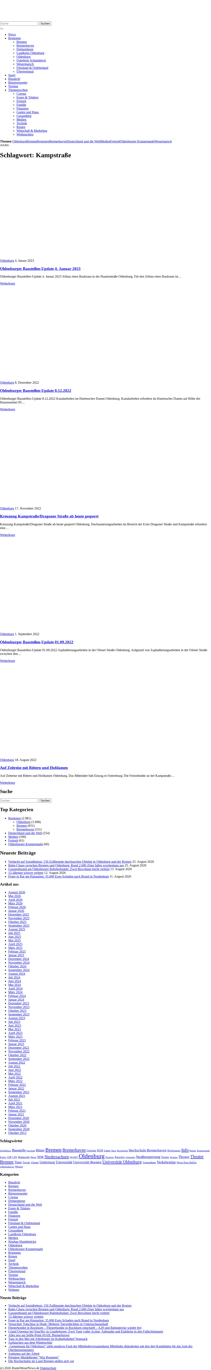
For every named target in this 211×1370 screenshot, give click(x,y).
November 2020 (18, 1121)
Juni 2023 (14, 1025)
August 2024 (16, 973)
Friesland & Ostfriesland (32, 67)
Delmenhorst (24, 49)
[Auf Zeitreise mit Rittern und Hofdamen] (63, 756)
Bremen (21, 42)
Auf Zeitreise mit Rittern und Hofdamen (34, 767)
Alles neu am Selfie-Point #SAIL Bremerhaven (38, 1335)
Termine (174, 1157)
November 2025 (18, 918)
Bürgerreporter (17, 82)
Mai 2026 (14, 896)
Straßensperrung (148, 1157)
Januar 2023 (16, 1044)
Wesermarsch (25, 64)
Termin (165, 1157)
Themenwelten (18, 90)
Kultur (3, 1157)
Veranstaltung (149, 1162)
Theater (184, 1157)
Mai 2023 (14, 1029)
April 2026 (15, 899)
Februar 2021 (17, 1110)
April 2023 (15, 1033)
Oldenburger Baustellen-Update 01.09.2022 (36, 642)
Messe (33, 1157)
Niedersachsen (57, 1156)
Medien (21, 119)
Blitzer (40, 1150)
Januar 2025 (16, 955)
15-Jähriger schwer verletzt (25, 872)
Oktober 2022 (17, 1055)
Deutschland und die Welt (83, 141)
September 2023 (18, 1014)
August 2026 (16, 892)
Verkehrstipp (166, 1162)
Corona (21, 93)
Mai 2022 (14, 1073)
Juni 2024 (14, 981)
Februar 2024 (17, 996)
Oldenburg (23, 56)
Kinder (193, 1150)
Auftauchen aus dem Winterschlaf (30, 1342)
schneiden (130, 1157)
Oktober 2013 (17, 1133)
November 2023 (18, 1007)
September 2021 (18, 1092)
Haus (113, 1150)
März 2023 (15, 1036)
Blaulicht (14, 79)
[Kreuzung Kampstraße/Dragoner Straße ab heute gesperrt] (63, 504)
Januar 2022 (16, 1088)
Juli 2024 (14, 977)
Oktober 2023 (17, 1010)
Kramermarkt (203, 1150)
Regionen (14, 38)
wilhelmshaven (7, 1167)
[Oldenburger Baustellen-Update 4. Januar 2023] (63, 257)
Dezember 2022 (18, 1047)
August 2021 (16, 1096)
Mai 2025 (14, 940)
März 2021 (15, 1107)
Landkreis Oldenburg (30, 53)
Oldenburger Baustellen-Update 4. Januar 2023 (40, 268)
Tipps (18, 1162)
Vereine (13, 86)
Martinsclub (24, 1157)
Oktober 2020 (17, 1125)
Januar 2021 (16, 1114)
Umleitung (47, 1162)
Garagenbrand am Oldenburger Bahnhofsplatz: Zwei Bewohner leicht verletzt (58, 869)
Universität (64, 1162)
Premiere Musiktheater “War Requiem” (33, 1357)
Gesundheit (23, 116)
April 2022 (15, 1077)
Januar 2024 (16, 999)
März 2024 (15, 992)
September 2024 (18, 970)
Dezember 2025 (18, 914)
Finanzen (22, 108)
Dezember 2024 (18, 959)
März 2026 (15, 903)
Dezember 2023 (18, 1003)
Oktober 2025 (17, 922)
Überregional (25, 71)
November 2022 (18, 1051)
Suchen (45, 23)
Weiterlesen (7, 283)
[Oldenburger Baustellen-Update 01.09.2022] (63, 630)
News (12, 34)
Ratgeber (120, 1157)
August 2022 (16, 1062)
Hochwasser (174, 1150)
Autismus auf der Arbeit (23, 1353)
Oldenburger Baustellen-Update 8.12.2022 (35, 390)
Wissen (19, 1166)
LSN (14, 1157)
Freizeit (21, 101)
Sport (11, 75)
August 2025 (16, 929)
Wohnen (13, 1289)
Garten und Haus (27, 112)
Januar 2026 (16, 911)
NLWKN (74, 1157)
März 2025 (15, 948)
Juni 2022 (14, 1070)
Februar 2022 (17, 1084)
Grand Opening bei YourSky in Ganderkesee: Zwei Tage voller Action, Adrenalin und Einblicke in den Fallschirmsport (85, 1331)
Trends (26, 1162)
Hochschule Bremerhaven (147, 1150)
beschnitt (31, 1150)
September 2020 (18, 1129)
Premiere (110, 1157)
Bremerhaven (25, 45)
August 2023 (16, 1018)
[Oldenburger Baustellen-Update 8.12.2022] (63, 379)
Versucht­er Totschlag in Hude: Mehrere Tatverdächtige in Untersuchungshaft (58, 1324)
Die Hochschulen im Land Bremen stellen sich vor (41, 1361)
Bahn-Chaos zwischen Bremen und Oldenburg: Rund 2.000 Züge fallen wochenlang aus (66, 865)
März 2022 (15, 1081)
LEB (9, 1157)
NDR (40, 1157)
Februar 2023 (17, 1040)
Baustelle (19, 1150)
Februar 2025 (17, 951)
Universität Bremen (87, 1162)
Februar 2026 (17, 907)
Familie (21, 105)
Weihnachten (24, 134)
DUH (100, 1150)
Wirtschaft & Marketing (31, 130)
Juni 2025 (14, 936)
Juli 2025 (14, 933)
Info (185, 1149)
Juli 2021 (14, 1099)
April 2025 (15, 944)
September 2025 (18, 925)
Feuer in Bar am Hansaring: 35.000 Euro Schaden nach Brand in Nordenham (58, 876)
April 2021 (15, 1103)
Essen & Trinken (27, 97)
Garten (107, 1150)
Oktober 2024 (17, 966)
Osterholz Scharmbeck (31, 60)
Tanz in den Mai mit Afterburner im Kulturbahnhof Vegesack (48, 1339)
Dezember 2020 (18, 1118)
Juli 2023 (14, 1022)
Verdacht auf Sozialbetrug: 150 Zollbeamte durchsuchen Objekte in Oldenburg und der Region (69, 861)
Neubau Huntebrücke (22, 1241)
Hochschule (122, 1150)
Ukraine (35, 1162)
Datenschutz (48, 1368)
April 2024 (15, 988)
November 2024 (18, 962)
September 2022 (18, 1059)
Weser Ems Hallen (187, 1162)
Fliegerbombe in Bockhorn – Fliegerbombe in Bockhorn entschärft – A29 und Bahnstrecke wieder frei (74, 1327)
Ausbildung (5, 1150)
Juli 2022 (14, 1066)
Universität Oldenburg (122, 1161)
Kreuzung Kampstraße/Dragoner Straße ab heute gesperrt (49, 516)
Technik (21, 123)
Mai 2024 (14, 985)
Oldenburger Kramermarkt (137, 141)
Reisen (20, 127)
